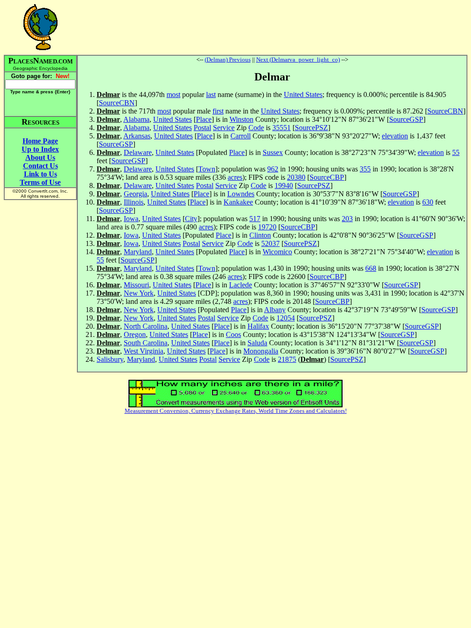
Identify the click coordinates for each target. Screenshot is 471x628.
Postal (202, 127)
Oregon (135, 334)
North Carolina (145, 326)
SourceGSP (406, 119)
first (218, 111)
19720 (267, 227)
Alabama (136, 119)
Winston (241, 119)
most (173, 94)
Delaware (138, 152)
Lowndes (240, 194)
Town (206, 169)
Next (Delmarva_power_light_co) (298, 59)
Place (204, 119)
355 (365, 169)
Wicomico (277, 252)
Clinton (260, 235)
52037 (270, 243)
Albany (275, 310)
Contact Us (40, 166)
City (191, 219)
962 (272, 169)
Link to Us (40, 174)
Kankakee (238, 202)
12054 (285, 318)
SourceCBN (117, 103)
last (211, 94)
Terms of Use (40, 182)
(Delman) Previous (228, 59)
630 (427, 202)
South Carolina (145, 343)
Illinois (134, 202)
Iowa (131, 219)
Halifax (258, 326)
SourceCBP (327, 177)
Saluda (257, 343)
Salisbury (110, 359)
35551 (281, 127)
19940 (284, 185)
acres (235, 177)
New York (139, 293)
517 (254, 219)
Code (256, 127)
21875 (287, 359)
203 (347, 219)
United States (303, 94)
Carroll (240, 136)
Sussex (273, 152)
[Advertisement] (272, 27)
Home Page (40, 141)
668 (370, 268)
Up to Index (40, 149)
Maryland (138, 252)
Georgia (135, 194)
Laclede (240, 285)
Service (224, 127)
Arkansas (136, 136)
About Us (40, 157)
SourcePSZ (311, 127)
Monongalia (260, 351)
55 (456, 152)
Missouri (136, 285)
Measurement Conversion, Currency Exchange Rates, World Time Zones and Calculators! (236, 410)
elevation (395, 136)
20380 (296, 177)
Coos (233, 334)
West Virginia (143, 351)
